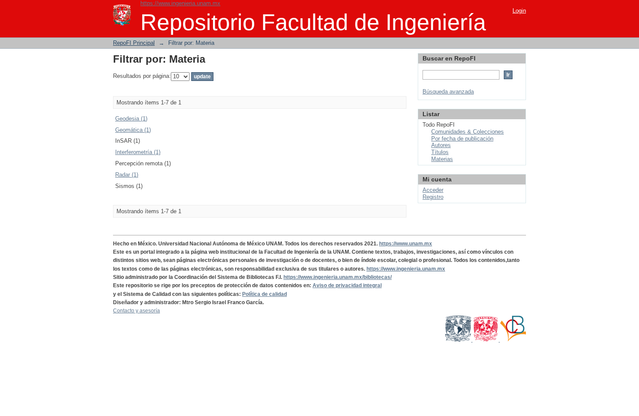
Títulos (440, 152)
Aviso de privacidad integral (347, 285)
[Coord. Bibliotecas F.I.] (513, 340)
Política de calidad (264, 294)
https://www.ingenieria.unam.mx (180, 3)
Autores (441, 145)
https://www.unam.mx (405, 244)
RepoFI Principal (134, 43)
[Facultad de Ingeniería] (486, 340)
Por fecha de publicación (462, 138)
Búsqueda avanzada (448, 91)
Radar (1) (126, 174)
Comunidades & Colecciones (467, 131)
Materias (442, 159)
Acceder (433, 190)
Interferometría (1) (137, 152)
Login (519, 10)
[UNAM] (459, 340)
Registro (433, 197)
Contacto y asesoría (136, 311)
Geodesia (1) (131, 118)
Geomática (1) (133, 130)
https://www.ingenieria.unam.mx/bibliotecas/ (337, 277)
